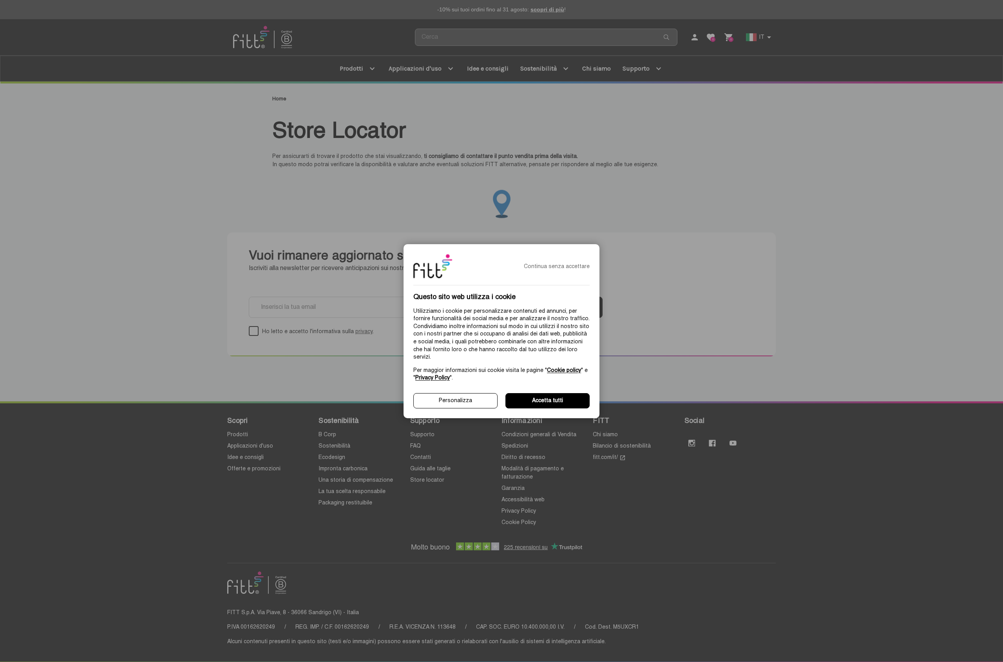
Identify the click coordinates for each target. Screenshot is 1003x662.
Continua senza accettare (557, 266)
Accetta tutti (547, 400)
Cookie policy (564, 370)
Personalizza (455, 400)
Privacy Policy (432, 378)
